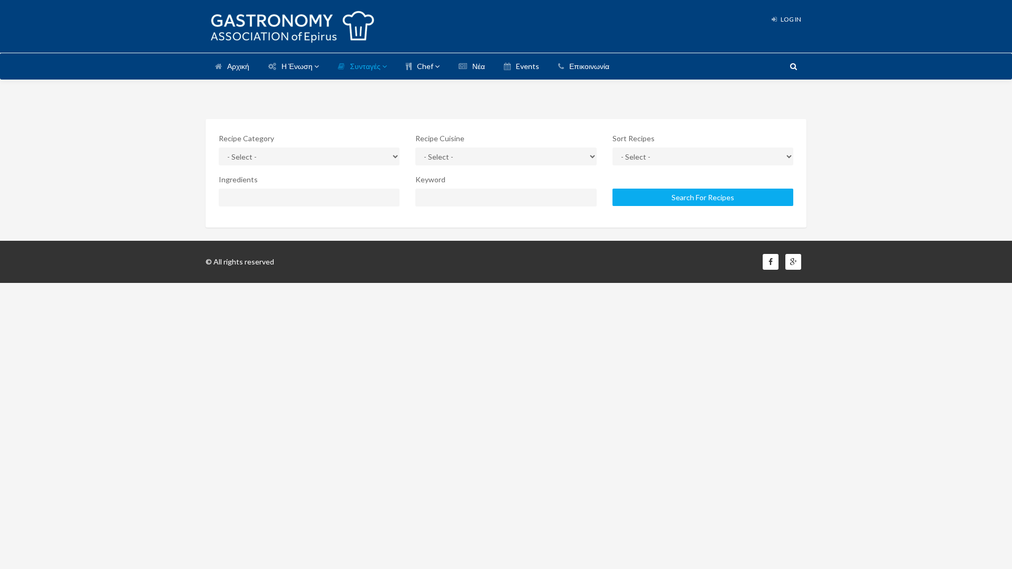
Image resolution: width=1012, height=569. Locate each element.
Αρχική (238, 66)
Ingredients (238, 179)
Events (527, 66)
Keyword (430, 179)
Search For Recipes (703, 197)
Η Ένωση (297, 66)
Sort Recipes (633, 138)
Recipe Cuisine (439, 138)
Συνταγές (366, 66)
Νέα (478, 66)
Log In (790, 19)
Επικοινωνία (589, 66)
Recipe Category (246, 138)
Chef (426, 66)
